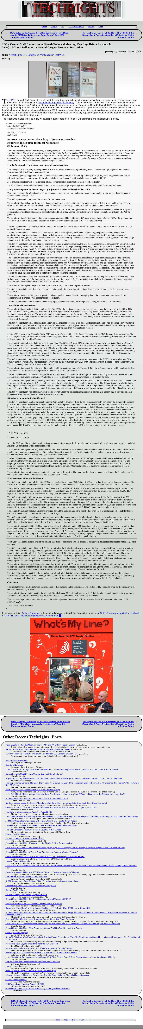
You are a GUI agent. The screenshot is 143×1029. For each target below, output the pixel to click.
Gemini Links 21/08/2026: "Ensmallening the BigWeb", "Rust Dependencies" (38, 843)
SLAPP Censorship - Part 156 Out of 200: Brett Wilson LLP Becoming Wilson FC (40, 754)
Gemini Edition (77, 27)
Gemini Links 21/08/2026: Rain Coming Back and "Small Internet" (34, 774)
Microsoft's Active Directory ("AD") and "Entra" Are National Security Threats (38, 948)
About (54, 27)
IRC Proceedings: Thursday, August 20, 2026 (25, 839)
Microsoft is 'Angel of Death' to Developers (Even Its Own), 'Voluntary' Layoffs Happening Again (47, 975)
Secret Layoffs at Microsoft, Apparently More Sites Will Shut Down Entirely (38, 749)
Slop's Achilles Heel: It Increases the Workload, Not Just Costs (32, 962)
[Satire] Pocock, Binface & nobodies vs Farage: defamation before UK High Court (41, 825)
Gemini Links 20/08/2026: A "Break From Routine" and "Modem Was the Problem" (41, 852)
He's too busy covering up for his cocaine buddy (34, 615)
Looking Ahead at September (18, 861)
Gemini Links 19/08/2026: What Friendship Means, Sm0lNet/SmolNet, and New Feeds (43, 928)
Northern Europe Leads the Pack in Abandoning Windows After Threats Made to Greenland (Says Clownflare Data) (56, 803)
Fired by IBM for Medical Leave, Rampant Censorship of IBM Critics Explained (39, 919)
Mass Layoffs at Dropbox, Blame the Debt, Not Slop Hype (30, 970)
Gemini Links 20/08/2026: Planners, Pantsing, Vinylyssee (30, 886)
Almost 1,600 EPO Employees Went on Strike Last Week (37, 55)
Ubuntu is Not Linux (14, 765)
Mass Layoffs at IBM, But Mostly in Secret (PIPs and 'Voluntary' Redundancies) (40, 745)
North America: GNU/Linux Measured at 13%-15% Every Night (32, 789)
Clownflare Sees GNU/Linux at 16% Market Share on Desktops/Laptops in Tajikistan (42, 872)
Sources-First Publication (16, 760)
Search (91, 27)
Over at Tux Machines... (16, 834)
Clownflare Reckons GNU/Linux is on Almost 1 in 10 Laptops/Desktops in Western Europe (44, 856)
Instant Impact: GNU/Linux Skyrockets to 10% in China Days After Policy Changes (41, 953)
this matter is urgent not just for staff (56, 102)
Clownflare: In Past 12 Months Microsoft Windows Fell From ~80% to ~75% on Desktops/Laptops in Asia (51, 807)
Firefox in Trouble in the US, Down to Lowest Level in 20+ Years (33, 903)
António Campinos (31, 613)
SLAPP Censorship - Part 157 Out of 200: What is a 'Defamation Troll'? (36, 798)
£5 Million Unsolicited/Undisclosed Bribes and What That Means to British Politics (41, 821)
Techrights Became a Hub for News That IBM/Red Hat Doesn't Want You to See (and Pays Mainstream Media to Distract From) (108, 35)
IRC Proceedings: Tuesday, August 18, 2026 (24, 984)
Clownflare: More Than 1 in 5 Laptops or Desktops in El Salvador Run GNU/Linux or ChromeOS (47, 908)
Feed (101, 27)
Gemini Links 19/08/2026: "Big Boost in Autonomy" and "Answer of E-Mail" (38, 899)
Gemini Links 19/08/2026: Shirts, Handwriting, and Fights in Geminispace (37, 988)
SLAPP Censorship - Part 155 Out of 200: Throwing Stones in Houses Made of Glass (42, 881)
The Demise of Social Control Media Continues (26, 877)
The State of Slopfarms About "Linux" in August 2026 (28, 812)
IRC (62, 27)
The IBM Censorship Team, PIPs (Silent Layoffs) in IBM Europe (33, 830)
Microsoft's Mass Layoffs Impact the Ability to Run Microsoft (31, 944)
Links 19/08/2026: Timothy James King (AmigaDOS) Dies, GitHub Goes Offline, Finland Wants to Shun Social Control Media (60, 957)
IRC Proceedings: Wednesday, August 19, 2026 (26, 894)
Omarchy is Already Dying (16, 932)
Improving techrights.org (16, 966)
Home (44, 27)
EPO (12, 100)
